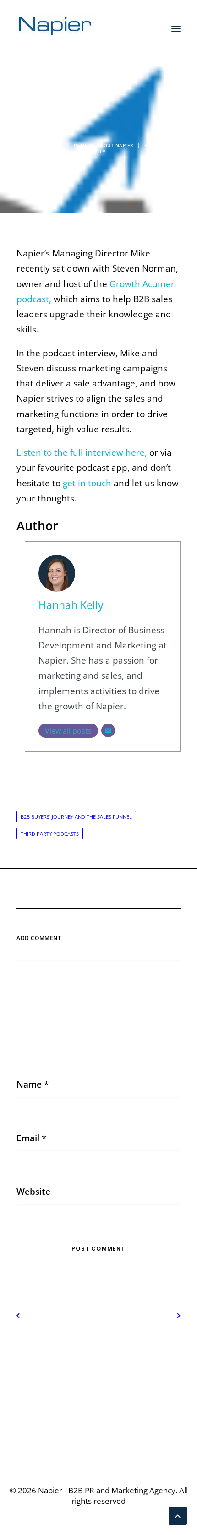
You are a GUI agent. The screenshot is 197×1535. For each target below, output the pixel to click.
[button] (176, 29)
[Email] (108, 730)
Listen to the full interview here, (81, 452)
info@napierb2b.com (98, 1432)
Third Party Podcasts (50, 833)
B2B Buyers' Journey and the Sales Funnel (76, 816)
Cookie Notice (98, 1368)
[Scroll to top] (178, 1515)
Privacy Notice (98, 1353)
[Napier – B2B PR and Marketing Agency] (55, 28)
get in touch (87, 483)
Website (33, 1192)
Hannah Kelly (71, 605)
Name (32, 1084)
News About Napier (107, 145)
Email (31, 1138)
